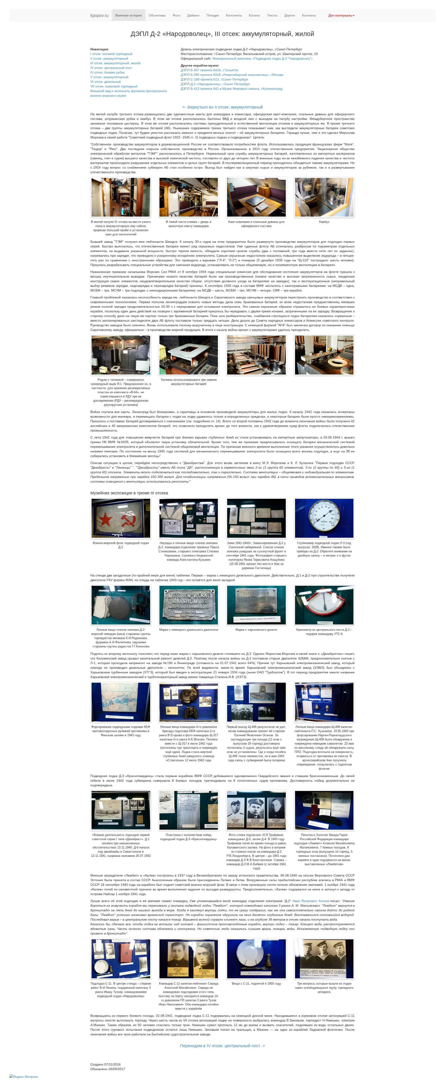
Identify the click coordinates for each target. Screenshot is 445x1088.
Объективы (157, 15)
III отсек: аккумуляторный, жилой (115, 63)
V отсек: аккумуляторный (109, 77)
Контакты (309, 15)
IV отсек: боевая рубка (107, 72)
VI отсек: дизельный (105, 81)
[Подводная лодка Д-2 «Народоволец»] (120, 355)
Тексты (272, 15)
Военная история (128, 15)
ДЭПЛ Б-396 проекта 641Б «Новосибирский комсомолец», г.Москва (232, 75)
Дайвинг (193, 15)
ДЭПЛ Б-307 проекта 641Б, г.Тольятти (209, 70)
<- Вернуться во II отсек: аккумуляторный (222, 107)
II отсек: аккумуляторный (109, 58)
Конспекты (234, 15)
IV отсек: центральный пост (111, 68)
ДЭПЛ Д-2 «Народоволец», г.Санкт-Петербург (215, 84)
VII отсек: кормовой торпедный (113, 86)
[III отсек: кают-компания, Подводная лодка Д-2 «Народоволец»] (256, 197)
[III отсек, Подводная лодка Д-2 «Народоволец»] (120, 197)
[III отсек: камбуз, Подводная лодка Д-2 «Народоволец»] (324, 197)
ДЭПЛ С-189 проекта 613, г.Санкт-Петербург (214, 79)
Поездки (213, 15)
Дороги (289, 15)
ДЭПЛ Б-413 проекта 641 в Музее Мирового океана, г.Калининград (231, 88)
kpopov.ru (99, 15)
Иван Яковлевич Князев (310, 901)
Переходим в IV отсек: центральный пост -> (222, 1045)
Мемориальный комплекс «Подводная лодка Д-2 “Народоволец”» (263, 58)
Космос (254, 15)
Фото (176, 15)
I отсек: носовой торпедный (111, 54)
